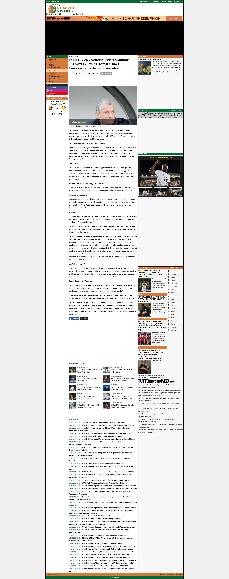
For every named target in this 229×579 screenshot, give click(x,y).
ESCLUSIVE (142, 268)
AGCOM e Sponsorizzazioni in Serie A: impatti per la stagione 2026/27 (108, 472)
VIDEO (140, 347)
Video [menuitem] (51, 82)
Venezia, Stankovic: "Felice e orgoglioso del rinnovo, (159, 117)
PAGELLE (142, 294)
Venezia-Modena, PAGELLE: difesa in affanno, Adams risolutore (105, 535)
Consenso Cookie (166, 574)
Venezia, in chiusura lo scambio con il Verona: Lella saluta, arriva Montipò (109, 489)
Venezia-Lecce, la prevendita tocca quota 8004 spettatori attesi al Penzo (109, 486)
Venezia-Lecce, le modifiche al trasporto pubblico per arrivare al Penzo (108, 439)
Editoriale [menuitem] (52, 73)
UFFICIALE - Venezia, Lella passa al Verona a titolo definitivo (104, 483)
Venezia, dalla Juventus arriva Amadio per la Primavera (103, 464)
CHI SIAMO (114, 577)
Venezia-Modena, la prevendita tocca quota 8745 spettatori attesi (106, 558)
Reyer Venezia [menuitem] (54, 79)
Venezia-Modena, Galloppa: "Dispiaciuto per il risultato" (102, 519)
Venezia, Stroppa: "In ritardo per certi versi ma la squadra (161, 113)
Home (49, 56)
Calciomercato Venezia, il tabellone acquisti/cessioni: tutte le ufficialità (108, 552)
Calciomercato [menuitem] (54, 68)
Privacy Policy (177, 574)
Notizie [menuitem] (51, 65)
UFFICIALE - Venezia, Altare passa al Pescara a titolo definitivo (105, 555)
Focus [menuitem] (51, 62)
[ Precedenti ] (57, 114)
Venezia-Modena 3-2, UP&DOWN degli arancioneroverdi (103, 516)
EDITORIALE (143, 56)
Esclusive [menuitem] (52, 71)
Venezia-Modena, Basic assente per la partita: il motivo (102, 543)
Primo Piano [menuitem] (53, 59)
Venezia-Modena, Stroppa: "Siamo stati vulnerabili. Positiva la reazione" (108, 527)
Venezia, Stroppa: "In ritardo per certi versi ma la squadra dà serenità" (108, 425)
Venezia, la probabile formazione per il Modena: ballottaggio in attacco (108, 549)
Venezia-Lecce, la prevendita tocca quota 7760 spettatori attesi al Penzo (109, 508)
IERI (180, 110)
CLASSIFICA (172, 268)
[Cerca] (181, 1)
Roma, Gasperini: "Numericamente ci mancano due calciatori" (161, 390)
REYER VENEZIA (144, 319)
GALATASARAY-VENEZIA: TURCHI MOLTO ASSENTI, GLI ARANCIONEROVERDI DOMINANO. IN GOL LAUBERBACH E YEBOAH (151, 354)
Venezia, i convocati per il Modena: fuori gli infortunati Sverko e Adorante (109, 560)
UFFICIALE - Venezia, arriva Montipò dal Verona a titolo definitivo (106, 480)
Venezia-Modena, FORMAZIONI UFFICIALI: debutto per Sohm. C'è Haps (108, 546)
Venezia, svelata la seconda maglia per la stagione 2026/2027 (105, 566)
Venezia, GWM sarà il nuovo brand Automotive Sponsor (102, 436)
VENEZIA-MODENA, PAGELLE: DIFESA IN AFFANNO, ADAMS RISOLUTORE (151, 299)
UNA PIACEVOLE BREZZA (149, 59)
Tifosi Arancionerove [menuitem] (56, 76)
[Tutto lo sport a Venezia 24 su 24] (63, 8)
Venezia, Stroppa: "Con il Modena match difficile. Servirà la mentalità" (108, 563)
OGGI (174, 110)
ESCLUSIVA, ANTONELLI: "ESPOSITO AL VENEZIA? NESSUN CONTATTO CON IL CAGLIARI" (150, 273)
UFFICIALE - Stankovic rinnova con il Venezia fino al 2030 (103, 422)
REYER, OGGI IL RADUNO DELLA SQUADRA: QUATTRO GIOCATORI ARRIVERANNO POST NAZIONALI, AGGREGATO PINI (152, 325)
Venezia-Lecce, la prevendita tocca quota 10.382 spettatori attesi (106, 434)
